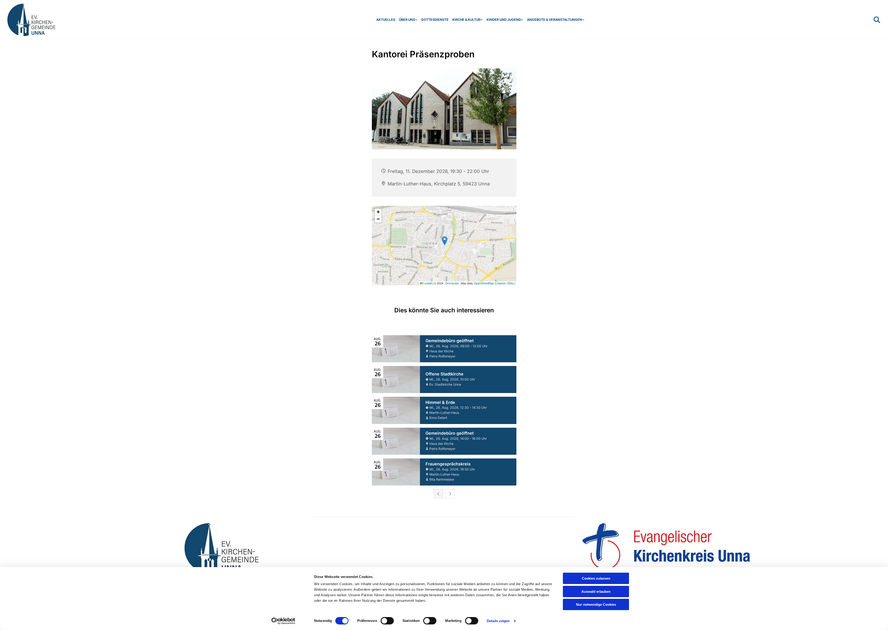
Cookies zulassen (596, 578)
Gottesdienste (435, 20)
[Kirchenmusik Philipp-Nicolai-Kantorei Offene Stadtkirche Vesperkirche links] (482, 20)
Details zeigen (498, 621)
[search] (877, 20)
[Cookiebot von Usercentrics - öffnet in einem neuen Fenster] (283, 621)
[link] (408, 20)
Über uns (407, 20)
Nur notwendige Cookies (596, 604)
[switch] (387, 620)
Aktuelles (385, 20)
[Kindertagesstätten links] (522, 20)
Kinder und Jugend (504, 20)
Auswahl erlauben (595, 591)
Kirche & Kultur (466, 20)
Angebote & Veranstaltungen (554, 20)
